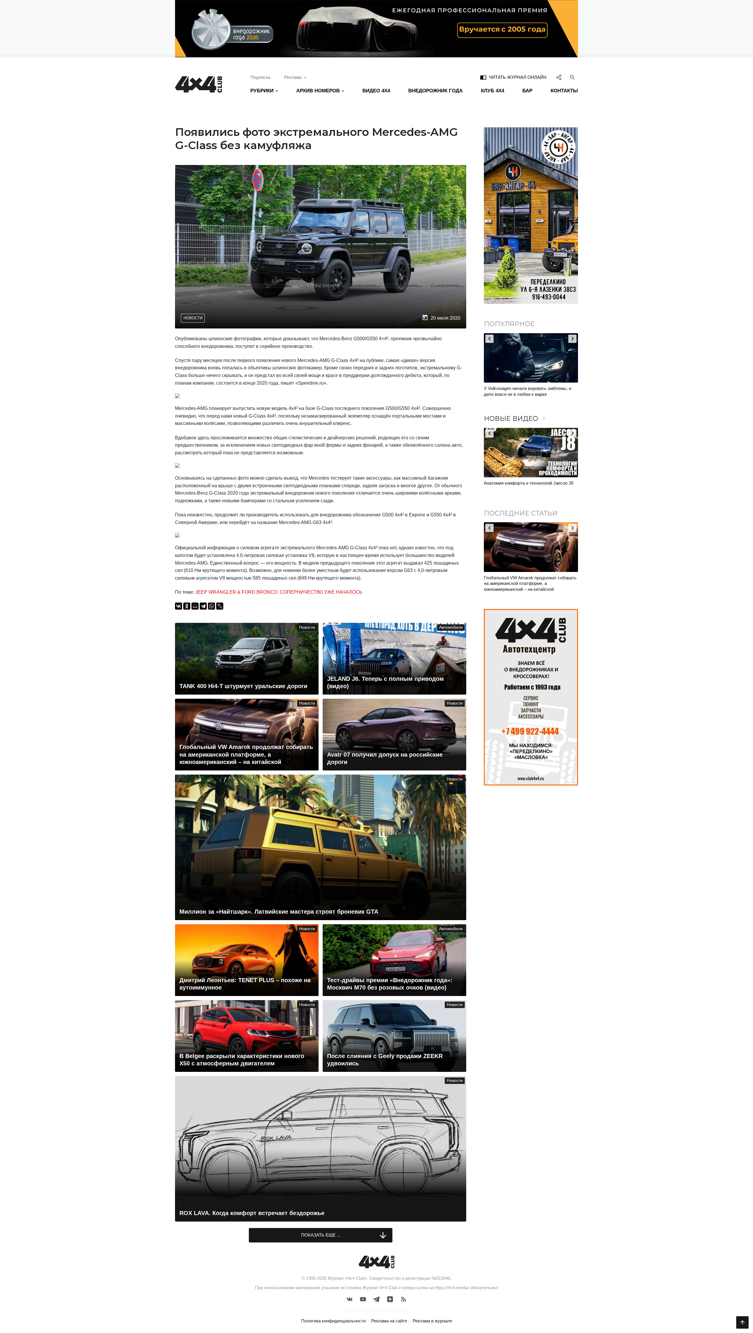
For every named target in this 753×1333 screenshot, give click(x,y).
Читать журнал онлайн (513, 77)
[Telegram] (203, 606)
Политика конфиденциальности (333, 1320)
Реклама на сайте (389, 1320)
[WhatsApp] (211, 606)
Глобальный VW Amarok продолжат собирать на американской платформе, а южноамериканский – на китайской (530, 583)
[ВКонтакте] (178, 606)
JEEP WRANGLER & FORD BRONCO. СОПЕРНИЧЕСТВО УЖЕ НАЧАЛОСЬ (278, 592)
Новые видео (515, 419)
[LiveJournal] (219, 606)
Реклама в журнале (432, 1320)
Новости (193, 318)
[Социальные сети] (559, 77)
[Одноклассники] (186, 606)
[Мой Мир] (195, 606)
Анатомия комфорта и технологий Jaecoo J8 (528, 483)
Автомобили (451, 627)
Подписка (260, 77)
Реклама (292, 77)
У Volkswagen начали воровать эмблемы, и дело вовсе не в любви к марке (527, 391)
